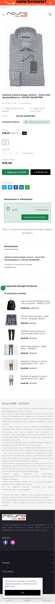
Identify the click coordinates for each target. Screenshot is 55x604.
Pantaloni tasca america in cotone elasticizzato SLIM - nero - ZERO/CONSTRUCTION (35, 332)
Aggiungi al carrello (16, 172)
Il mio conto (7, 571)
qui (13, 586)
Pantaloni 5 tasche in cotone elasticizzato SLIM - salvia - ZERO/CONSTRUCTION (34, 377)
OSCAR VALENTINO (25, 116)
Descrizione (11, 246)
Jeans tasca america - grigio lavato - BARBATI (33, 347)
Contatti (6, 563)
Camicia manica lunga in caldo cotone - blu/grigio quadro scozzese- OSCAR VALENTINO (35, 317)
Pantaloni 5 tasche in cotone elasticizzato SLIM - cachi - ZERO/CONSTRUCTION (34, 362)
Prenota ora (41, 172)
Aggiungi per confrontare (37, 109)
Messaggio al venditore (38, 122)
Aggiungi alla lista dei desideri (13, 109)
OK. (22, 592)
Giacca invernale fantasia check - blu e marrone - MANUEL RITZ (35, 302)
